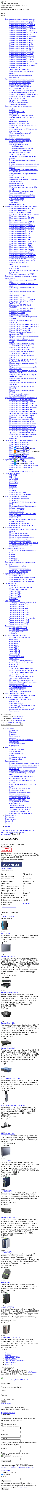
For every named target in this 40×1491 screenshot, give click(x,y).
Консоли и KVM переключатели (21, 400)
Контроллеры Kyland (17, 313)
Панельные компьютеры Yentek (20, 210)
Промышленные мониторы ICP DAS (22, 427)
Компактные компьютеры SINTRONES (23, 63)
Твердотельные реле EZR (18, 606)
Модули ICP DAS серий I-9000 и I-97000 (24, 326)
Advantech (26, 903)
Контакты (13, 732)
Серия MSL (13, 599)
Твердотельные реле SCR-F (19, 612)
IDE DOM (13, 475)
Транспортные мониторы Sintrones (22, 432)
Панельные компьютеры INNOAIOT (22, 241)
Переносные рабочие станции (20, 212)
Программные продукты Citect (20, 579)
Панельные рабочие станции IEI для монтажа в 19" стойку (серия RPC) (22, 259)
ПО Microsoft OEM (16, 575)
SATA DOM (13, 483)
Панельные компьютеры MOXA (21, 247)
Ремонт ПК (9, 821)
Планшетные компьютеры (18, 568)
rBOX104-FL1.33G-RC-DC (10, 1338)
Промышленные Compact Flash (20, 494)
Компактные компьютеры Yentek (21, 23)
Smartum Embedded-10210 (10, 992)
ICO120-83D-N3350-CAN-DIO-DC (13, 1105)
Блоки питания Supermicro (19, 498)
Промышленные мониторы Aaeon (21, 415)
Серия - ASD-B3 (15, 595)
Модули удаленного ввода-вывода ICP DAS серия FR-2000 (23, 372)
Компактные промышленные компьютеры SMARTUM (20, 87)
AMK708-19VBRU (8, 1134)
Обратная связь (10, 819)
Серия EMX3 (14, 558)
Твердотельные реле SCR (18, 610)
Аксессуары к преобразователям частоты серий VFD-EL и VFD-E (21, 661)
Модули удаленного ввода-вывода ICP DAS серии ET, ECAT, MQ (23, 360)
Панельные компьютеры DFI (19, 233)
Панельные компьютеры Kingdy (21, 245)
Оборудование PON (16, 185)
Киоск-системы (15, 220)
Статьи (12, 755)
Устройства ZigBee (16, 201)
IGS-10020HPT (6, 1191)
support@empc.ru (19, 720)
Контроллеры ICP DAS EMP (19, 297)
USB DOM (13, 490)
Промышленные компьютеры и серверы (19, 79)
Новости (8, 747)
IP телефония (14, 202)
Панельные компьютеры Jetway (20, 216)
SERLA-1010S (6, 1282)
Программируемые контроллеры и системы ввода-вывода (22, 777)
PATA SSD (13, 481)
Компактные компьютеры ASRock (21, 42)
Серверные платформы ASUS (20, 523)
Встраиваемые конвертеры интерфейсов (24, 164)
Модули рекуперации (17, 690)
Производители (11, 815)
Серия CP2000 (14, 664)
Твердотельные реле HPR (18, 608)
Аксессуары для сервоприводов (21, 587)
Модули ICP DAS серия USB (19, 330)
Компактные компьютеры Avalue (21, 44)
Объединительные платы (18, 121)
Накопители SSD (15, 518)
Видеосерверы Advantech (18, 630)
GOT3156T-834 (6, 1160)
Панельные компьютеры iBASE (21, 235)
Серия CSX (13, 554)
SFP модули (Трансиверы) (18, 144)
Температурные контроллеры (20, 691)
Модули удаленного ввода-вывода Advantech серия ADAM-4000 (21, 344)
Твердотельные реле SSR (18, 616)
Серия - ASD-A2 (15, 591)
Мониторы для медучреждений (20, 417)
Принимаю (5, 1489)
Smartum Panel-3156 (8, 956)
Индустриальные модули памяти (21, 116)
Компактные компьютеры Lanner (21, 54)
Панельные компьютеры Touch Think (22, 255)
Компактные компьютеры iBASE (21, 48)
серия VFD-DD (14, 641)
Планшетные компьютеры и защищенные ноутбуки (19, 799)
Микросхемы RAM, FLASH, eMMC (22, 695)
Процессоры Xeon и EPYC (19, 521)
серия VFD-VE (14, 651)
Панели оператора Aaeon (18, 442)
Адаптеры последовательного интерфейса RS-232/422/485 (20, 151)
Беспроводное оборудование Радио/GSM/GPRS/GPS (19, 395)
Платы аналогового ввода (18, 533)
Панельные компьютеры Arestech (21, 230)
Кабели (12, 137)
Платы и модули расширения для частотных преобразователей (21, 677)
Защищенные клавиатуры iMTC (21, 471)
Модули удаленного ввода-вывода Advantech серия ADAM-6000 (21, 348)
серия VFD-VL (14, 653)
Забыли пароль (6, 1403)
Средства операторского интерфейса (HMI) (21, 440)
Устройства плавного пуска (15, 548)
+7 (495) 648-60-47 (7, 714)
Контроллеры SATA (16, 135)
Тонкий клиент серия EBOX (19, 69)
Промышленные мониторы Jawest (21, 403)
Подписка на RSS (15, 759)
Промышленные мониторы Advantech (23, 407)
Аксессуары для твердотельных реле (22, 603)
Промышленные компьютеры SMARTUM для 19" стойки (20, 84)
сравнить (12, 859)
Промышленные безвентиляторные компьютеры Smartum (22, 97)
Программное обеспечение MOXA (22, 195)
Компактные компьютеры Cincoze (21, 46)
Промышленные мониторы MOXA (22, 429)
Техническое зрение (16, 657)
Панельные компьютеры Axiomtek (21, 208)
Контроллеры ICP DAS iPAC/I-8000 (22, 299)
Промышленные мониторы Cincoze (22, 425)
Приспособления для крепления (21, 680)
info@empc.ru (18, 716)
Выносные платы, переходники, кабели (23, 543)
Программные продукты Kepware (21, 581)
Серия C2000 (14, 666)
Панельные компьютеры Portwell (21, 253)
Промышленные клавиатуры (19, 788)
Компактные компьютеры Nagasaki (22, 58)
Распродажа (9, 817)
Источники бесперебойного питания (22, 506)
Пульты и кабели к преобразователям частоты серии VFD (22, 683)
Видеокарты (13, 500)
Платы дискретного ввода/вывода (21, 537)
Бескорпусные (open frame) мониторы (23, 413)
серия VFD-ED (14, 643)
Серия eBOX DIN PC (17, 67)
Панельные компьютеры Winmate (21, 257)
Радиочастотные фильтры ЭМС (20, 686)
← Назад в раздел (7, 916)
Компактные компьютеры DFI (20, 34)
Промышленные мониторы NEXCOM (23, 434)
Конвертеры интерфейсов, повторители (23, 179)
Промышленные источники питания (22, 125)
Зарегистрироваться (8, 1413)
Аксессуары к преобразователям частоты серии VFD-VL (21, 673)
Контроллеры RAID (16, 510)
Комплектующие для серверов (16, 496)
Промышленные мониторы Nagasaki (22, 411)
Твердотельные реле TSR (18, 624)
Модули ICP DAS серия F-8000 (20, 328)
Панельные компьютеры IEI (19, 239)
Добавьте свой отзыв (8, 907)
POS (11, 264)
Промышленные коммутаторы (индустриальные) (20, 142)
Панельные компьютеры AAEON (21, 222)
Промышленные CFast (17, 492)
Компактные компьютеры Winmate (22, 65)
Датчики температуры (17, 688)
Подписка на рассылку (17, 757)
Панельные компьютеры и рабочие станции (21, 206)
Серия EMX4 (14, 560)
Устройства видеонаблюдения (16, 626)
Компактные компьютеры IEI (20, 50)
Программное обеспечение (15, 574)
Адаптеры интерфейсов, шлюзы (21, 148)
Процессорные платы (17, 112)
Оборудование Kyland (17, 204)
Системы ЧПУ (14, 655)
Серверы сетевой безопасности (16, 697)
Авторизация (5, 1470)
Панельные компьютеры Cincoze (21, 231)
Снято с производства (20, 830)
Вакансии (13, 734)
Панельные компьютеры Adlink (20, 224)
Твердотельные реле (12, 601)
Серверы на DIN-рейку (17, 703)
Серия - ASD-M (15, 597)
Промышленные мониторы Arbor (21, 421)
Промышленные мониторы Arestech (22, 423)
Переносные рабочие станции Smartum (23, 94)
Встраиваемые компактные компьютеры (20, 19)
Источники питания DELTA (19, 637)
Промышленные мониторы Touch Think (23, 405)
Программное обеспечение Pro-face (22, 577)
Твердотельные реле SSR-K (19, 622)
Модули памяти (15, 516)
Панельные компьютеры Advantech (22, 226)
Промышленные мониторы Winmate (22, 431)
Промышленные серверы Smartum (21, 81)
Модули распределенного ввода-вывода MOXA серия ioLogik (24, 337)
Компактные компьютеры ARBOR (22, 40)
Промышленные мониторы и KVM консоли (21, 398)
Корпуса (12, 110)
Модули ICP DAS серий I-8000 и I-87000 (24, 324)
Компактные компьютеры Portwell (21, 61)
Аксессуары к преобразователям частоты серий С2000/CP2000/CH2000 (23, 669)
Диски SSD (13, 114)
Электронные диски (12, 473)
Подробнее (23, 1487)
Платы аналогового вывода (19, 535)
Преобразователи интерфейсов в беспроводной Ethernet (21, 192)
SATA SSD (13, 485)
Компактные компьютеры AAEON (22, 25)
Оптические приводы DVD (19, 123)
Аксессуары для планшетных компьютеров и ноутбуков (20, 571)
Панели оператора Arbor (18, 446)
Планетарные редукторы (18, 589)
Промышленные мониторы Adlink (21, 419)
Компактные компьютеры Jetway (21, 27)
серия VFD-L (14, 649)
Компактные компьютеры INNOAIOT (23, 32)
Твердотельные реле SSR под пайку (22, 618)
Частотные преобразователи (15, 635)
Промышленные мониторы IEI (20, 409)
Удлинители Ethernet (16, 199)
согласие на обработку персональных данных (17, 1467)
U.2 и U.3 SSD (14, 489)
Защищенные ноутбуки (17, 566)
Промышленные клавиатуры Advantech (23, 465)
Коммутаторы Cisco (16, 177)
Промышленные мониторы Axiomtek (22, 402)
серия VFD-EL (14, 645)
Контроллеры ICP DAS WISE (20, 311)
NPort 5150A (5, 933)
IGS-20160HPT (6, 1252)
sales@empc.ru (17, 718)
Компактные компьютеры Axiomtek (22, 21)
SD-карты (13, 487)
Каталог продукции (12, 761)
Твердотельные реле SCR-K (19, 614)
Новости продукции (16, 749)
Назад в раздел (6, 868)
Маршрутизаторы (15, 181)
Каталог (9, 830)
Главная (4, 830)
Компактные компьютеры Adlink (21, 38)
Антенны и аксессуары (17, 154)
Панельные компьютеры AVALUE (21, 274)
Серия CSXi (13, 556)
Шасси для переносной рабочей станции (24, 214)
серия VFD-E (14, 659)
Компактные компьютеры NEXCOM (22, 36)
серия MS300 (14, 585)
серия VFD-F (14, 647)
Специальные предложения (15, 1361)
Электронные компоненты (15, 693)
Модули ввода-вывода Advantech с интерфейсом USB (22, 333)
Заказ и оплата (14, 736)
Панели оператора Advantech (20, 444)
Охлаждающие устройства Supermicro (23, 519)
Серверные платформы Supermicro (21, 525)
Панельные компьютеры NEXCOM (22, 251)
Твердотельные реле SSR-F (19, 620)
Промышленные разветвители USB (22, 197)
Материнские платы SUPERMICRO (22, 514)
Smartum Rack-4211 (8, 1023)
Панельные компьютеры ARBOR (21, 228)
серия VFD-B (14, 639)
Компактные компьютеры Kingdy (21, 52)
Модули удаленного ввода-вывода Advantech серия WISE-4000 (21, 352)
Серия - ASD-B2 (15, 593)
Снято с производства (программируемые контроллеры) (17, 832)
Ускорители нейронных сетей (20, 133)
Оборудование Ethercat (17, 183)
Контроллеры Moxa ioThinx (19, 315)
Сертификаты (14, 745)
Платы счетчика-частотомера (20, 541)
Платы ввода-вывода (12, 527)
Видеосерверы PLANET (18, 628)
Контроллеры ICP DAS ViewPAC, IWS (23, 309)
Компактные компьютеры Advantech (22, 29)
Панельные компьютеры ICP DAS (21, 218)
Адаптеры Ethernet (16, 146)
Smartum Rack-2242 (8, 1048)
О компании (9, 728)
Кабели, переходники (17, 508)
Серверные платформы (17, 104)
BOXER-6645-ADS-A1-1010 (11, 1079)
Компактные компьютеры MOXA (21, 56)
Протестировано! (15, 751)
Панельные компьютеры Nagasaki (21, 249)
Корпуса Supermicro (16, 512)
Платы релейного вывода (18, 539)
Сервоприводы (10, 583)
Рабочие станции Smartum (18, 100)
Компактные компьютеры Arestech (22, 30)
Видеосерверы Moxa (16, 632)
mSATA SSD (13, 479)
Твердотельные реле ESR (18, 604)
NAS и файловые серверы (18, 102)
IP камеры (13, 633)
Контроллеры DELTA (17, 295)
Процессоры (13, 127)
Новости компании (16, 753)
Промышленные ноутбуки (18, 262)
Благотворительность (17, 744)
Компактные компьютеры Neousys (21, 59)
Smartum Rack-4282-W (9, 1217)
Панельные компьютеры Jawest (20, 243)
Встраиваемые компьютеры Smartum (22, 90)
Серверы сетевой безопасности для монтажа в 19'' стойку (22, 706)
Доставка (12, 738)
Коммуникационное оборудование (17, 139)
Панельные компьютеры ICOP (20, 237)
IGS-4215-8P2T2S (7, 1307)
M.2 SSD (12, 477)
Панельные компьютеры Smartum (21, 92)
